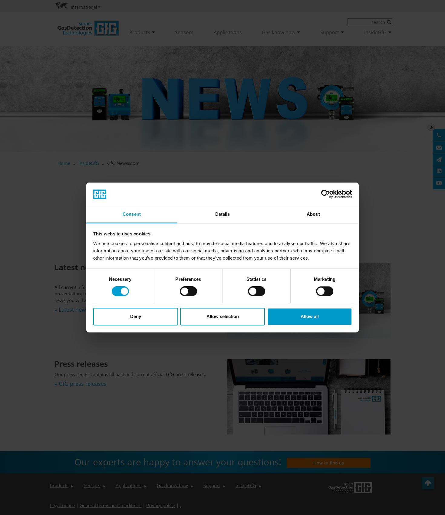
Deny (135, 316)
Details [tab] (222, 214)
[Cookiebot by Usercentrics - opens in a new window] (325, 194)
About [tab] (313, 214)
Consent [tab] (132, 214)
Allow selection (222, 316)
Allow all (310, 316)
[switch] (188, 291)
